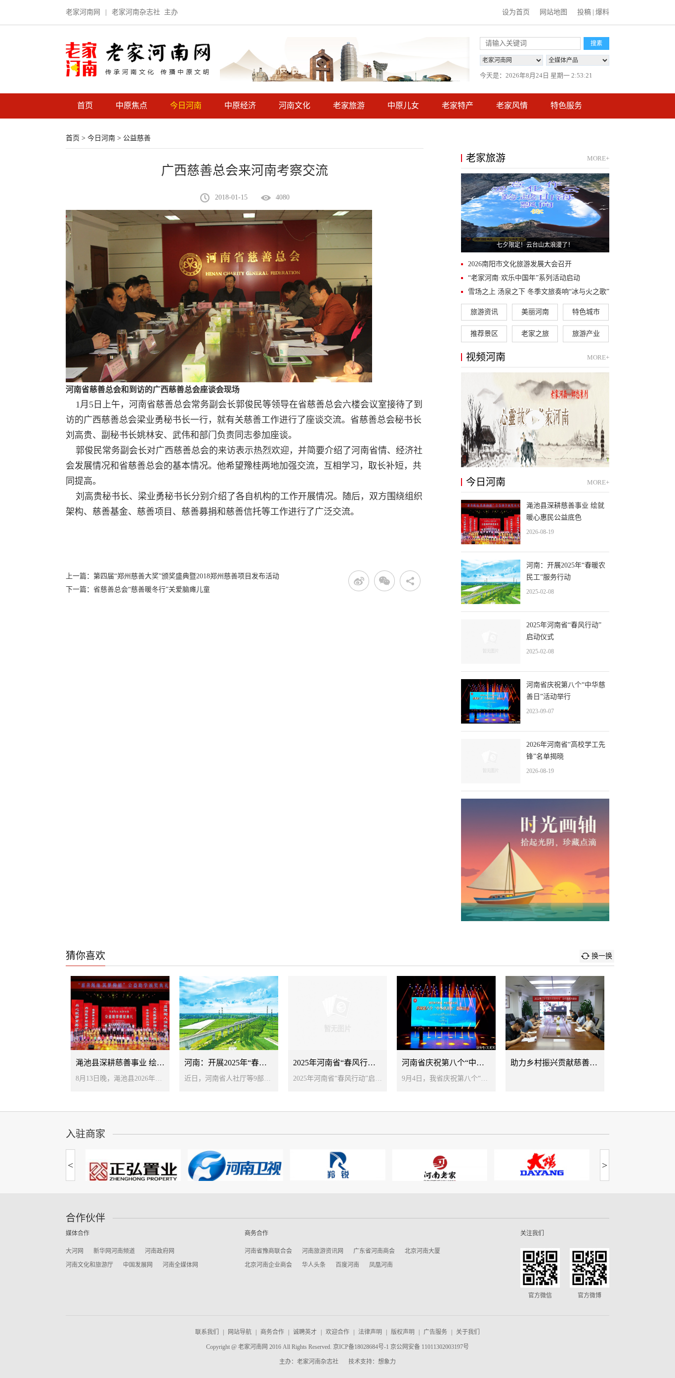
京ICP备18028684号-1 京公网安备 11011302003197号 (401, 1346)
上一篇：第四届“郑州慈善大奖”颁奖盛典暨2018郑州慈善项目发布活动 (172, 576)
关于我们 (468, 1332)
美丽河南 (535, 312)
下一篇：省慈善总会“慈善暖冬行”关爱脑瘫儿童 (138, 589)
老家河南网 (83, 12)
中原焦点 (131, 105)
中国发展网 (138, 1264)
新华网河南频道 (114, 1251)
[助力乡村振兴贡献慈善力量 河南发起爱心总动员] (555, 1034)
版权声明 (403, 1332)
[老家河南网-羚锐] (337, 1164)
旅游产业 (586, 333)
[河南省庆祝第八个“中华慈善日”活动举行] (535, 701)
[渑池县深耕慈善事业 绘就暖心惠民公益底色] (535, 522)
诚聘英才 (305, 1332)
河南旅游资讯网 (322, 1251)
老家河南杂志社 (136, 12)
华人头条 (314, 1264)
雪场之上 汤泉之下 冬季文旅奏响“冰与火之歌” (538, 291)
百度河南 (347, 1264)
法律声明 (370, 1332)
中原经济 (240, 105)
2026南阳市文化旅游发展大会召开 (520, 264)
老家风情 (512, 105)
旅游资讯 (484, 312)
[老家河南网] (138, 59)
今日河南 (186, 105)
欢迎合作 (337, 1332)
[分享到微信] (384, 580)
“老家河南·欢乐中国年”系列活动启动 (524, 278)
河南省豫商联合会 (268, 1251)
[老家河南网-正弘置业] (133, 1169)
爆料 (602, 12)
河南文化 (294, 105)
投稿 (584, 12)
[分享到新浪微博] (359, 580)
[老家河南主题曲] (535, 419)
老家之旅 (535, 333)
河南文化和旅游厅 (89, 1264)
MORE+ (598, 158)
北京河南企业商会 (268, 1264)
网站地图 (553, 12)
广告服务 (435, 1332)
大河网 (75, 1251)
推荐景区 (484, 333)
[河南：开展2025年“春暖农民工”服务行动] (535, 581)
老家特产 (457, 105)
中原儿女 (403, 105)
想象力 (387, 1361)
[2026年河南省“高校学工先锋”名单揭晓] (535, 761)
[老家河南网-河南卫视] (235, 1167)
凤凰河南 (381, 1264)
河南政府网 (159, 1251)
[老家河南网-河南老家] (439, 1168)
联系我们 (207, 1332)
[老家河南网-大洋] (542, 1164)
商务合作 (272, 1332)
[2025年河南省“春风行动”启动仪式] (535, 641)
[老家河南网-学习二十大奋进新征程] (344, 59)
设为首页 (516, 12)
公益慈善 (137, 138)
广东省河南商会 (374, 1251)
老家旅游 (349, 105)
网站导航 (240, 1332)
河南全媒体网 (180, 1264)
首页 (85, 105)
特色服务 (566, 105)
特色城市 (586, 312)
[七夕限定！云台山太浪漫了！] (535, 212)
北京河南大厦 (422, 1251)
